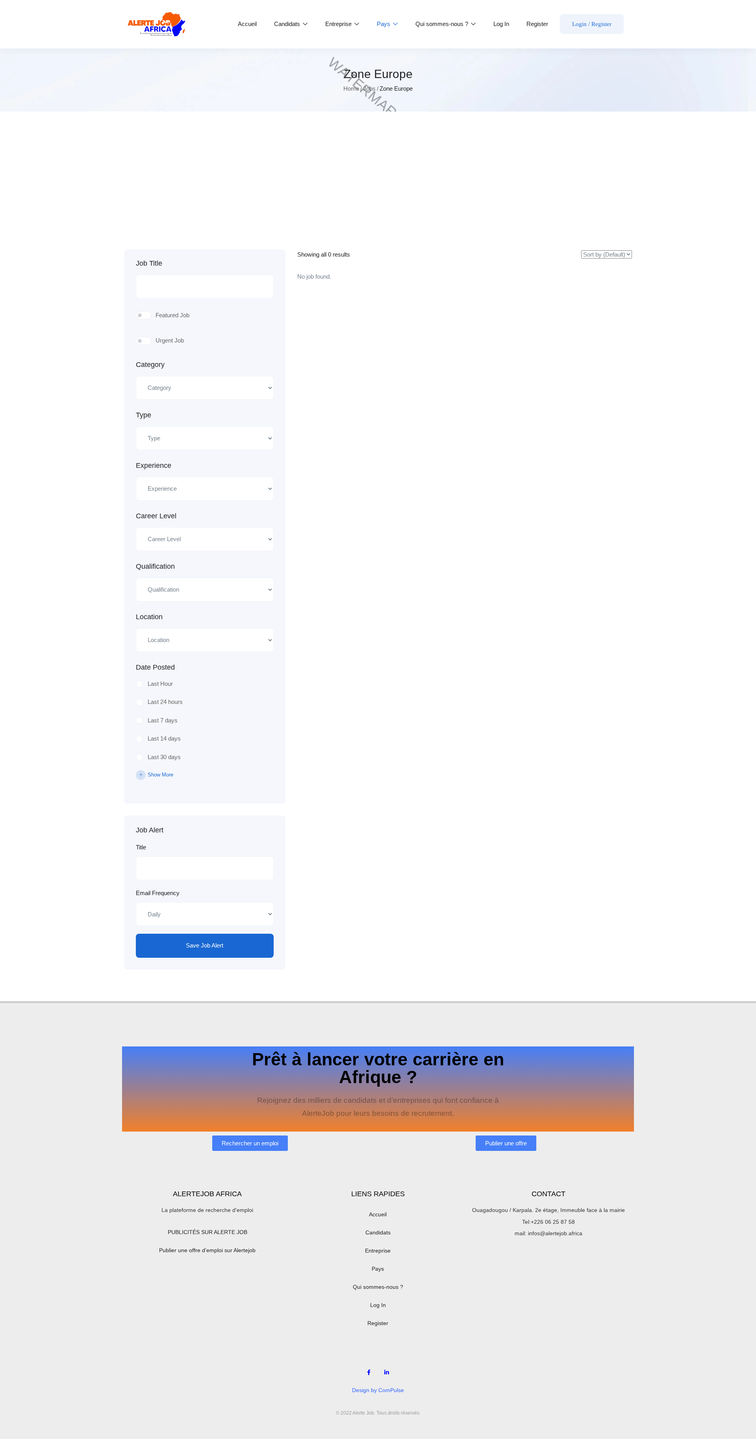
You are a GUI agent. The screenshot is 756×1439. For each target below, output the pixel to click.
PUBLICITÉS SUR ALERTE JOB (207, 1232)
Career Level (156, 515)
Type (143, 415)
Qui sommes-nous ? (442, 23)
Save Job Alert (204, 945)
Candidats (288, 23)
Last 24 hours (165, 701)
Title (141, 847)
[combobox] (205, 388)
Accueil (247, 23)
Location (149, 616)
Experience (153, 465)
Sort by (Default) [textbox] (592, 258)
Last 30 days (164, 757)
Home (351, 88)
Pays (384, 23)
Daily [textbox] (150, 913)
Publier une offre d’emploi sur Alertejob (207, 1250)
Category (150, 364)
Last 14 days (164, 738)
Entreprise (339, 23)
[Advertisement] (378, 190)
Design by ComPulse (378, 1390)
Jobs (369, 88)
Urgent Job (170, 340)
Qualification (155, 566)
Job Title (149, 263)
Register (537, 23)
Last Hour (160, 683)
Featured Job (172, 315)
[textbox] (199, 388)
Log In (501, 23)
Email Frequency (158, 893)
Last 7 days (163, 720)
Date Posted (155, 667)
